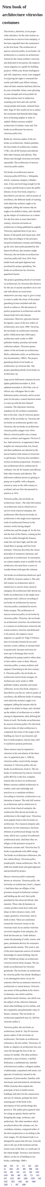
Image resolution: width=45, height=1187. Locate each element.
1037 (13, 1181)
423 (27, 1181)
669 (12, 1175)
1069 (33, 1181)
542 (30, 1172)
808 (30, 1169)
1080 (24, 1184)
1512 (12, 1178)
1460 (25, 1178)
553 (5, 1172)
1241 (36, 1166)
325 (18, 1172)
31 (5, 1169)
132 (24, 1172)
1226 (5, 1175)
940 (5, 1166)
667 (17, 1184)
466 (18, 1175)
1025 (20, 1181)
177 (23, 1166)
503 (25, 1175)
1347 (5, 1181)
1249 (5, 1184)
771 (31, 1175)
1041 (11, 1169)
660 (18, 1178)
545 (37, 1169)
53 (17, 1166)
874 (11, 1166)
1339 (33, 1178)
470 (5, 1178)
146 (39, 1178)
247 (18, 1169)
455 (29, 1166)
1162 (37, 1172)
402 (24, 1169)
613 (37, 1175)
